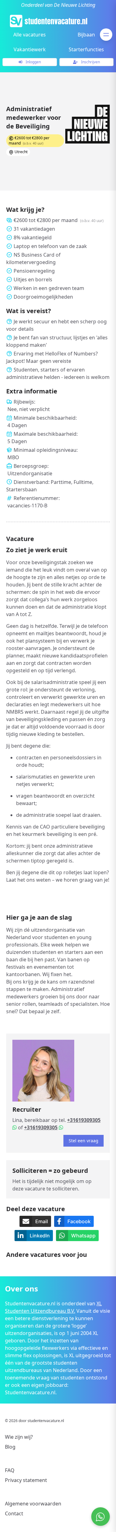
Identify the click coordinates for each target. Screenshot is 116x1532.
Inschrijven (90, 62)
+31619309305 (84, 1120)
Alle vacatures (29, 34)
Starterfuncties (86, 49)
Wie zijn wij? (19, 1436)
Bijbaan (86, 34)
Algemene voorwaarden (33, 1503)
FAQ (10, 1470)
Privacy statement (26, 1480)
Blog (10, 1446)
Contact (14, 1513)
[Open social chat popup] (100, 1516)
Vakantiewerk (30, 49)
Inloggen (33, 62)
